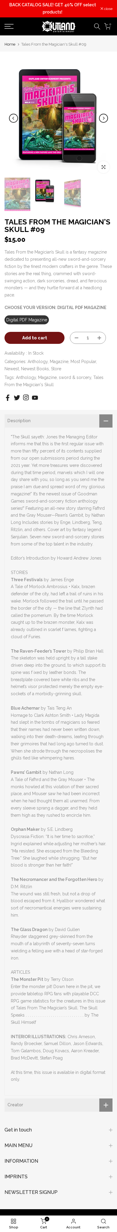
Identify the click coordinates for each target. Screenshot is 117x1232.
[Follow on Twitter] (17, 398)
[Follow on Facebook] (7, 398)
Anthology (38, 361)
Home (9, 44)
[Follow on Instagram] (26, 397)
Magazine (59, 361)
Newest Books (35, 368)
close (107, 9)
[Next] (103, 118)
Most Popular (83, 361)
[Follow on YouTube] (35, 398)
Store (56, 368)
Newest (11, 368)
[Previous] (13, 118)
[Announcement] (53, 9)
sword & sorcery (75, 377)
